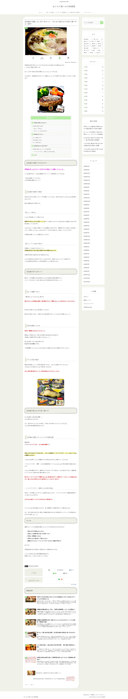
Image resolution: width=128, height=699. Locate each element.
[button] (68, 58)
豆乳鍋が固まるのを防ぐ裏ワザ (41, 145)
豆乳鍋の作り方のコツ (39, 134)
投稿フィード (87, 300)
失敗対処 (31, 566)
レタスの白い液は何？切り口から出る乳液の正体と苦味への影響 (93, 144)
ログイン (86, 296)
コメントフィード (88, 303)
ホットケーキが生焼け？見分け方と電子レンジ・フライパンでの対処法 (93, 133)
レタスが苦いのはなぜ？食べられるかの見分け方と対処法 (93, 150)
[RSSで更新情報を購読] (62, 579)
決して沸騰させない (37, 137)
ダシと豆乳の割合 (37, 142)
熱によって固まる (38, 128)
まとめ (35, 155)
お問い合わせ (86, 694)
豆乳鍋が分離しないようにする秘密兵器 (42, 149)
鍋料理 (37, 566)
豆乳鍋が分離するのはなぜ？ (40, 122)
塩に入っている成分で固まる (40, 131)
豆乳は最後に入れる (37, 140)
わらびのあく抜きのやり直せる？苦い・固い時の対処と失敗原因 (93, 139)
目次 (50, 117)
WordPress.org (88, 307)
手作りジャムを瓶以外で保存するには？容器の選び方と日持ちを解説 (93, 127)
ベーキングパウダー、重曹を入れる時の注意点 (44, 151)
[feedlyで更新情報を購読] (59, 579)
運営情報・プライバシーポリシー (98, 694)
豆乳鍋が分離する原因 (38, 126)
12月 (27, 566)
